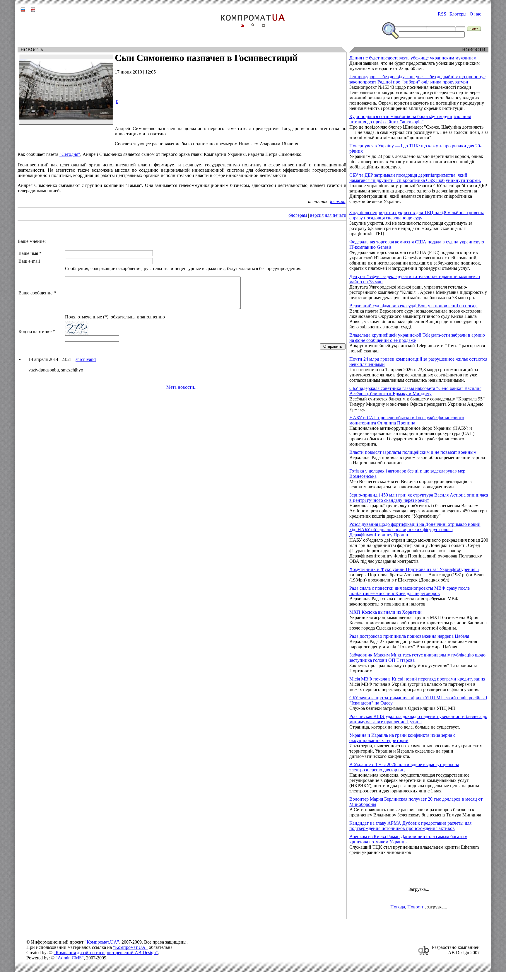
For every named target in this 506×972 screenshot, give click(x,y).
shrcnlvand (86, 359)
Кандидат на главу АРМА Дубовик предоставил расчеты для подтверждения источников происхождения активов (410, 826)
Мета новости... (182, 387)
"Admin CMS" (70, 957)
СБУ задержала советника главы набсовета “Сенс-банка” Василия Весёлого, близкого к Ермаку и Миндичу (415, 391)
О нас (475, 13)
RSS (442, 13)
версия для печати (328, 215)
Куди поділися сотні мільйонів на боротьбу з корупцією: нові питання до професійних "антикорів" (410, 119)
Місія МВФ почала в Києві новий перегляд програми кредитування (417, 678)
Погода (397, 906)
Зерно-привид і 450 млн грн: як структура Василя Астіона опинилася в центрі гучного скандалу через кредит (418, 497)
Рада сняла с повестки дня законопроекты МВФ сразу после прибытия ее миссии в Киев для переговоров (409, 591)
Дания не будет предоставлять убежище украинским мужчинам (412, 57)
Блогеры (457, 13)
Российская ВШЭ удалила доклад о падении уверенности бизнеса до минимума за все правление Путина (418, 719)
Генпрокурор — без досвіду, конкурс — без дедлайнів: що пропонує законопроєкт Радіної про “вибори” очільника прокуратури (417, 79)
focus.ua (338, 201)
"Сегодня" (69, 154)
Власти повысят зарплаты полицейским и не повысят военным (412, 452)
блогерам (297, 215)
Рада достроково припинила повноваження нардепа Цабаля (409, 636)
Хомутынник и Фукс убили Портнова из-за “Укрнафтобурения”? (414, 569)
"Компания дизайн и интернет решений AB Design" (106, 952)
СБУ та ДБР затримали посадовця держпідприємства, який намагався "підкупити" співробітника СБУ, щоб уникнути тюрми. (415, 178)
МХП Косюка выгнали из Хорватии (385, 612)
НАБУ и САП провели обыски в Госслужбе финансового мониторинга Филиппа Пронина (406, 420)
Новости (416, 906)
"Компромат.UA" (102, 941)
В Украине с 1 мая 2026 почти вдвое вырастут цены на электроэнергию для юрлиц (404, 767)
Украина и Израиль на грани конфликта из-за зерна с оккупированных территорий (402, 738)
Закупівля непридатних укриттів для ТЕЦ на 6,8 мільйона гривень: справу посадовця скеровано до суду (416, 215)
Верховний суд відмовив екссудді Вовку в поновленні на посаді (413, 305)
